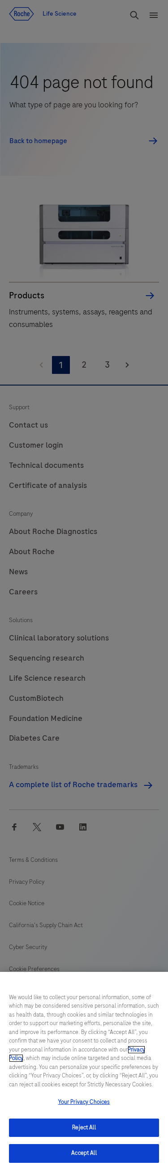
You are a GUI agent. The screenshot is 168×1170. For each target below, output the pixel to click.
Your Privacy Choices (84, 1102)
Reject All (83, 1127)
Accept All (83, 1153)
